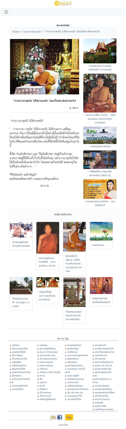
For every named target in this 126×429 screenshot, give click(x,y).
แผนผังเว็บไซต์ (19, 351)
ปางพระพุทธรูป (102, 385)
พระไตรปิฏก (73, 348)
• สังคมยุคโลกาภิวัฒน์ (99, 146)
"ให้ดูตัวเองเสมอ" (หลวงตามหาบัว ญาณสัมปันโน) (73, 315)
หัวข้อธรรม (72, 351)
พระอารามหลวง (102, 399)
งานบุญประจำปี (74, 395)
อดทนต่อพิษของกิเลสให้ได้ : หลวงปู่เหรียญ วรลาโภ (47, 261)
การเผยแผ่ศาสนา (20, 385)
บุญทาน (43, 382)
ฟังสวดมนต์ (45, 395)
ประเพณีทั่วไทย (74, 399)
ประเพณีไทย (17, 389)
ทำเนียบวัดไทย (101, 395)
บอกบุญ (43, 345)
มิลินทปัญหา (73, 358)
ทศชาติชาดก (101, 355)
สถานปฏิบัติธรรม (48, 348)
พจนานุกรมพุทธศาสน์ (77, 355)
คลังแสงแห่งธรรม (75, 378)
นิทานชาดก (100, 358)
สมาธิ (42, 385)
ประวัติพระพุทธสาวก (104, 351)
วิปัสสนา (43, 389)
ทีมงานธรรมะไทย (20, 348)
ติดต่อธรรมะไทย (19, 358)
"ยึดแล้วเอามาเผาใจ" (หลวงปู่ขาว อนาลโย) (20, 302)
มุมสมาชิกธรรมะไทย (21, 372)
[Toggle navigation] (6, 12)
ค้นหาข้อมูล (17, 355)
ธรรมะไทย (63, 424)
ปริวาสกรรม (45, 392)
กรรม (42, 375)
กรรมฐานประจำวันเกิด (78, 389)
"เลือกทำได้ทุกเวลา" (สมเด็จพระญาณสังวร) (47, 295)
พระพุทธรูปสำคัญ (103, 389)
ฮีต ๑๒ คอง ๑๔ (75, 392)
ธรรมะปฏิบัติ (73, 375)
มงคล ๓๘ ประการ (103, 365)
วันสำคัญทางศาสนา (104, 409)
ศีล (41, 378)
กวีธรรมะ (44, 368)
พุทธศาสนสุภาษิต (103, 368)
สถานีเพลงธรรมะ (75, 365)
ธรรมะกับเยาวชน (47, 355)
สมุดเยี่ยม (16, 362)
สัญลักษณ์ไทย (18, 368)
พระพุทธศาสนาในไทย (105, 392)
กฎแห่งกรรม (98, 245)
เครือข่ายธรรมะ (19, 365)
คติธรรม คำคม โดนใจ (50, 372)
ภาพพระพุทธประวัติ (104, 348)
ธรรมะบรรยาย (46, 362)
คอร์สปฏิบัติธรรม (48, 399)
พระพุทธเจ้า (100, 345)
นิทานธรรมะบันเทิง (48, 358)
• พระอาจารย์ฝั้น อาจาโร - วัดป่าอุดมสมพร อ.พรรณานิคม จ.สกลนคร (100, 118)
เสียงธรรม (72, 362)
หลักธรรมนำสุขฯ (75, 385)
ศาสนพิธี (99, 402)
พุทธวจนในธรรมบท (104, 362)
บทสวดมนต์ (73, 382)
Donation (17, 375)
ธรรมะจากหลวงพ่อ (32, 31)
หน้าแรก (16, 31)
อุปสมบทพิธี (100, 406)
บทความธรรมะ (46, 365)
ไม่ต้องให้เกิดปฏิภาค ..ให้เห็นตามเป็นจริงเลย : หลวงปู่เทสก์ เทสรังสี (74, 263)
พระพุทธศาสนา (74, 345)
